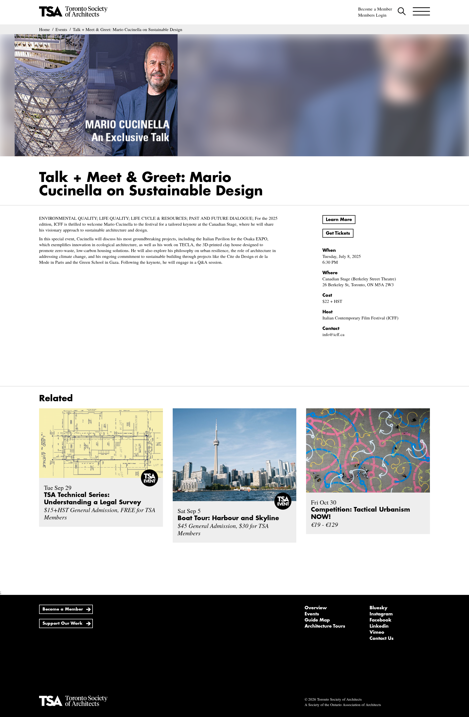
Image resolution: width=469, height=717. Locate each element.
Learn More (339, 219)
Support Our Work (63, 623)
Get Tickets (338, 233)
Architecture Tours (325, 626)
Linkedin (379, 626)
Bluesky (378, 608)
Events (312, 614)
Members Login (372, 15)
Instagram (381, 614)
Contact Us (382, 638)
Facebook (380, 620)
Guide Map (317, 620)
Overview (316, 608)
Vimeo (377, 632)
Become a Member (375, 8)
